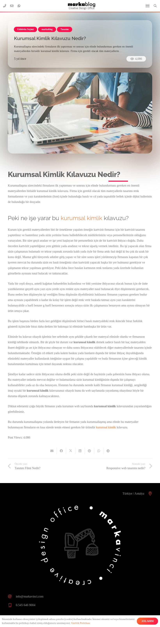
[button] (147, 6)
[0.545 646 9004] (12, 605)
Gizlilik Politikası (80, 623)
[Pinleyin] (89, 451)
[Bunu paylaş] (61, 451)
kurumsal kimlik (81, 218)
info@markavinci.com (29, 596)
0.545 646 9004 (25, 605)
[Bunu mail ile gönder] (52, 451)
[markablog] (81, 6)
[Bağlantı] (4, 5)
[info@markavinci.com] (12, 596)
